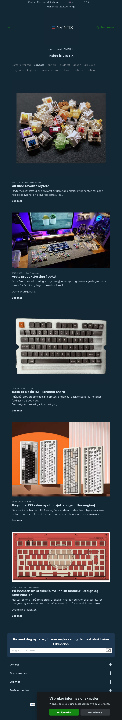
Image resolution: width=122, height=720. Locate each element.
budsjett (65, 65)
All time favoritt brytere (30, 186)
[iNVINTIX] (61, 27)
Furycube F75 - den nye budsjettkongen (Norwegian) (53, 505)
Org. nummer (18, 673)
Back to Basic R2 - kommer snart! (38, 392)
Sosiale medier (19, 690)
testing (91, 70)
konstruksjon (63, 70)
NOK (87, 2)
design (77, 65)
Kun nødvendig (95, 712)
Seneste (39, 65)
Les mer (17, 201)
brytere (52, 65)
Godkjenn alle (64, 712)
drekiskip (89, 65)
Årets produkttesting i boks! (34, 276)
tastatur (78, 70)
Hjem (50, 49)
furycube (18, 70)
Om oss (14, 664)
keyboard (33, 70)
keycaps (46, 70)
